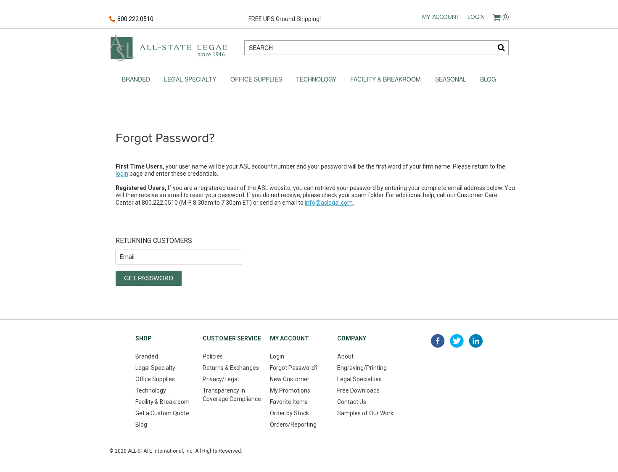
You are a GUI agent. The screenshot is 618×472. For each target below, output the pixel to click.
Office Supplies (256, 79)
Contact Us (351, 401)
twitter (457, 341)
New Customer (289, 379)
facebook (438, 341)
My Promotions (290, 390)
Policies (213, 356)
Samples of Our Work (365, 413)
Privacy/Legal (221, 379)
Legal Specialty (190, 79)
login (122, 173)
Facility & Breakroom (385, 79)
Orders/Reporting (293, 424)
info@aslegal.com (329, 202)
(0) (505, 16)
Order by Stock (289, 413)
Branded (136, 79)
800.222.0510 (135, 19)
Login (476, 17)
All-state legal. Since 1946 (168, 47)
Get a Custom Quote (162, 413)
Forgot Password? (294, 367)
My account (441, 17)
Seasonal (450, 79)
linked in (476, 341)
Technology (316, 79)
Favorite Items (289, 401)
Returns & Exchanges (231, 367)
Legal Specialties (359, 379)
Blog (488, 79)
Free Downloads (358, 390)
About (345, 356)
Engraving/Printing (362, 367)
